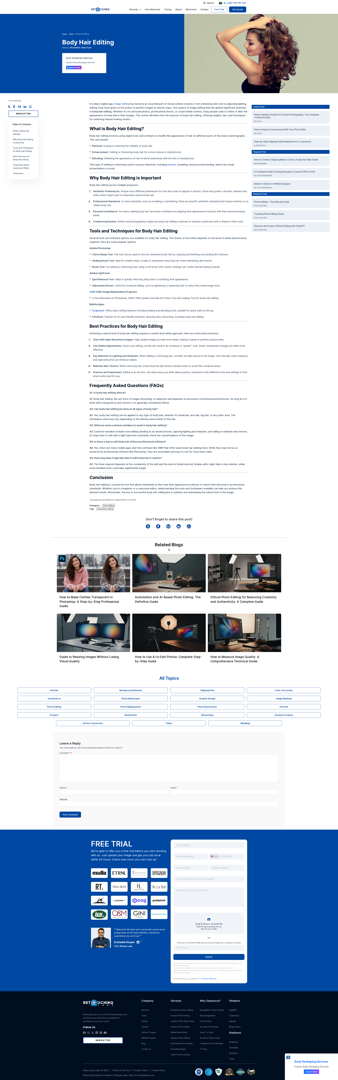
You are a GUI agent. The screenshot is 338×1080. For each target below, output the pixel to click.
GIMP (92, 291)
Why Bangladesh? (208, 1015)
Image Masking (260, 164)
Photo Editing (108, 505)
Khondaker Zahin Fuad (80, 47)
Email (174, 787)
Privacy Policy (208, 978)
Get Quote (237, 9)
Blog (71, 34)
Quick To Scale (206, 1032)
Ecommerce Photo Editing (182, 1010)
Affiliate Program (148, 1038)
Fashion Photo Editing (180, 1027)
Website (63, 799)
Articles (258, 121)
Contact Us (146, 1049)
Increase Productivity (209, 1027)
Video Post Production (181, 1054)
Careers (145, 1027)
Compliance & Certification (211, 1043)
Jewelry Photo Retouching (182, 1021)
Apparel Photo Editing (180, 1038)
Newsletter (23, 114)
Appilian (232, 1021)
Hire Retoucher (152, 9)
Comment (65, 753)
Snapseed (98, 310)
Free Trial (219, 9)
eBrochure (191, 9)
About (178, 9)
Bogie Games (235, 1027)
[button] (133, 9)
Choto (231, 1059)
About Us (145, 1010)
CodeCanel (234, 1015)
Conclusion (18, 173)
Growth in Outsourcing (209, 1038)
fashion (172, 164)
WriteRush (233, 1042)
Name (63, 787)
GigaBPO (233, 1010)
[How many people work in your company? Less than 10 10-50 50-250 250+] (209, 880)
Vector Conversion (263, 176)
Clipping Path (260, 145)
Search (210, 3)
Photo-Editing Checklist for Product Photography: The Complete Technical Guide (286, 116)
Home (64, 34)
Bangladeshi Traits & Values (212, 1010)
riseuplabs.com (146, 1075)
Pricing (167, 9)
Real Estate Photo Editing (182, 1043)
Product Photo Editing (180, 1015)
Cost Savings (205, 1021)
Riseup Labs (126, 946)
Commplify (233, 1047)
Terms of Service (120, 1070)
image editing (121, 103)
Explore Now (73, 67)
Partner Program (148, 1032)
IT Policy (204, 1049)
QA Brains (233, 1053)
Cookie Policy (158, 1070)
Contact (204, 9)
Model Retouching (179, 1032)
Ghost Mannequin (178, 1049)
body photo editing (105, 509)
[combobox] (214, 856)
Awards (144, 1021)
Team (143, 1015)
